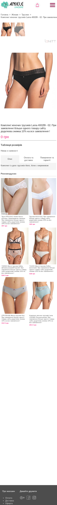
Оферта (9, 503)
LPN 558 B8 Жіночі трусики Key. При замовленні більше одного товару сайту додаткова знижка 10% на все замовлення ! (13, 318)
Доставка (9, 501)
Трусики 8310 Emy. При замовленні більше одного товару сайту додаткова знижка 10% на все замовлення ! (42, 219)
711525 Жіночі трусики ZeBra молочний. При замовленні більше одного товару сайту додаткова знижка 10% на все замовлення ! (42, 268)
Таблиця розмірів (11, 145)
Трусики (25, 15)
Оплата (8, 498)
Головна (4, 15)
